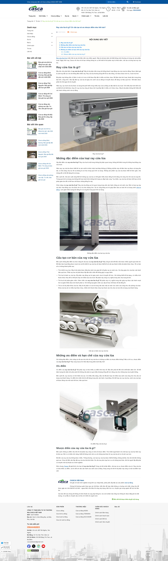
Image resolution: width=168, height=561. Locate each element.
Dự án (29, 39)
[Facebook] (29, 546)
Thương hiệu (81, 506)
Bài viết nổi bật (34, 58)
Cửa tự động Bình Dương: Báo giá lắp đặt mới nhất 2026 (45, 75)
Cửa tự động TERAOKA (83, 514)
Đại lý (29, 42)
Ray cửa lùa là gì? (67, 42)
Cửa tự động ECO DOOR (83, 517)
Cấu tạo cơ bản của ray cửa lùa (71, 47)
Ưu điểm (67, 52)
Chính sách (30, 45)
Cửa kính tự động (61, 514)
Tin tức (29, 48)
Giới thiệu (30, 33)
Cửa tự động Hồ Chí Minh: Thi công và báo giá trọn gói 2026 (45, 96)
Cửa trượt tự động (61, 517)
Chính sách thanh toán (102, 515)
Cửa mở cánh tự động (63, 520)
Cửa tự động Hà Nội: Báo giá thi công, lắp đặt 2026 (45, 117)
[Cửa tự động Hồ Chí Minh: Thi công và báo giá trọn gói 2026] (32, 96)
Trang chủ (30, 30)
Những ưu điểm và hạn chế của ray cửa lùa (75, 49)
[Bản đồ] (38, 546)
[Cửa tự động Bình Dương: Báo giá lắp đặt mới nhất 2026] (32, 75)
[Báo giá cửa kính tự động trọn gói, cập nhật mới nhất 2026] (32, 64)
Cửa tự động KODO (82, 510)
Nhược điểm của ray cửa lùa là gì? (75, 54)
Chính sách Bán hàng (101, 512)
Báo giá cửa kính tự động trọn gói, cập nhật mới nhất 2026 (45, 64)
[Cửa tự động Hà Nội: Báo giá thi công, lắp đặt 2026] (32, 117)
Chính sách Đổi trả (101, 519)
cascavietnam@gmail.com (35, 542)
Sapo (53, 558)
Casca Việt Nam (46, 558)
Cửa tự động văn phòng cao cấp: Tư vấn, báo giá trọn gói (45, 106)
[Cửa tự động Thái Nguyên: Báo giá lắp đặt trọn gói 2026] (32, 85)
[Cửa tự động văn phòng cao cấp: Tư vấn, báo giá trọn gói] (32, 106)
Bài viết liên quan (35, 124)
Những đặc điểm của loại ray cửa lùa (73, 45)
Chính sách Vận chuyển (102, 522)
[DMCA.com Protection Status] (33, 550)
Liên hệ (29, 51)
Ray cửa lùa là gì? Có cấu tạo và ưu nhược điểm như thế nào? (80, 27)
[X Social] (33, 546)
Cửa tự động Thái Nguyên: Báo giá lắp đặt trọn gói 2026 (45, 85)
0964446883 (137, 10)
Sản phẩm (60, 506)
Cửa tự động (31, 36)
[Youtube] (43, 546)
